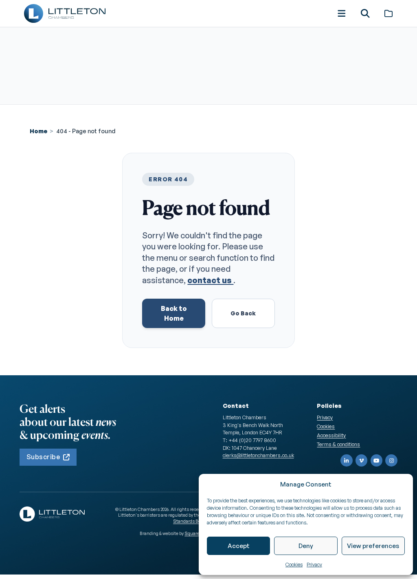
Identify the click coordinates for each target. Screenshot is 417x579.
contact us (210, 280)
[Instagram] (391, 460)
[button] (342, 13)
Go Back (243, 313)
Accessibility (331, 435)
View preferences (373, 546)
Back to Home (174, 313)
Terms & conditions (338, 444)
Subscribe (43, 457)
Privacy (314, 564)
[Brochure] (388, 13)
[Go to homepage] (65, 13)
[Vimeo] (362, 460)
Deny (305, 546)
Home (38, 130)
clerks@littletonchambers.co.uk (258, 455)
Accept (239, 546)
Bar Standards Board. (190, 518)
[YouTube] (377, 460)
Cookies (294, 564)
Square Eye (195, 533)
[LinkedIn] (346, 460)
